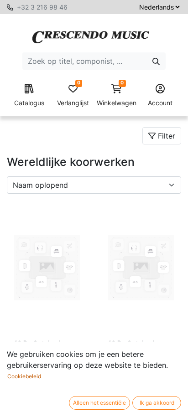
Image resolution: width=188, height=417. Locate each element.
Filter (165, 135)
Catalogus (29, 103)
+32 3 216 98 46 (42, 7)
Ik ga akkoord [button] (157, 402)
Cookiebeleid (24, 376)
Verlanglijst (73, 95)
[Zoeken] (156, 61)
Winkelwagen (116, 95)
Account (160, 103)
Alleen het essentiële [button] (99, 402)
